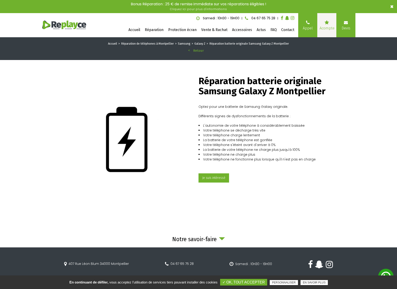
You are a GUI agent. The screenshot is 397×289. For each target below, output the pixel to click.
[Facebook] (282, 18)
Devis (346, 28)
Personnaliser (284, 282)
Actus (261, 30)
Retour (198, 51)
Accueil (134, 30)
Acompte (327, 28)
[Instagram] (292, 18)
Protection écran (182, 30)
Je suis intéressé (213, 178)
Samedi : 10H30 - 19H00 (253, 264)
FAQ (273, 30)
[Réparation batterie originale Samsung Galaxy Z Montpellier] (128, 141)
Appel (308, 28)
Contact (287, 30)
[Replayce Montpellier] (65, 25)
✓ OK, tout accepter (243, 282)
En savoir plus (314, 282)
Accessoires (242, 30)
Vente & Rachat (214, 30)
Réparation (154, 30)
